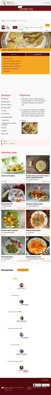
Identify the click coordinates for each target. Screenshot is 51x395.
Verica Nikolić (24, 337)
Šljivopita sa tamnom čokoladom (11, 66)
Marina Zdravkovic (21, 321)
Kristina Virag (24, 304)
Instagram (44, 387)
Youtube (39, 387)
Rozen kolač (6, 71)
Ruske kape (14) (13, 196)
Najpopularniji (37, 54)
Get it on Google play (46, 385)
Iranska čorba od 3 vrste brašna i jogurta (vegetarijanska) (38, 168)
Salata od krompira (13, 168)
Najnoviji (13, 54)
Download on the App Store (37, 385)
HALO (10, 390)
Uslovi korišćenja (19, 387)
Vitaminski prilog (13, 248)
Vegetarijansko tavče (38, 248)
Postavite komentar (23, 269)
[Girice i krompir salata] (34, 128)
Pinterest (29, 389)
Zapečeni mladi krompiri (38, 196)
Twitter (34, 387)
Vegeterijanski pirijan (38, 222)
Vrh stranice (45, 380)
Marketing (6, 388)
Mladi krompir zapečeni (13, 222)
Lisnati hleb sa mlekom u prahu (11, 63)
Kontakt (10, 388)
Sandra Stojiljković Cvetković (23, 371)
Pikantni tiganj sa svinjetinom (11, 68)
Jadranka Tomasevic (21, 354)
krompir (7, 143)
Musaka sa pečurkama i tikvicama (12, 61)
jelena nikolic (8, 28)
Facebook (29, 387)
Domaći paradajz (7, 58)
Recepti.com (25, 8)
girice (13, 143)
